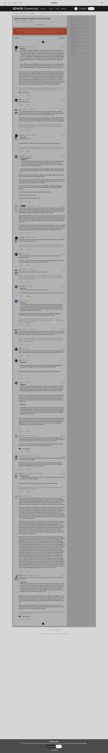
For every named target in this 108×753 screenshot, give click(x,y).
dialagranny (21, 435)
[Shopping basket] (102, 3)
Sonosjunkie (21, 46)
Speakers (32, 13)
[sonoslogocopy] (54, 3)
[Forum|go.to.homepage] (25, 8)
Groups (57, 8)
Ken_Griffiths (22, 156)
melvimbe (21, 382)
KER (20, 206)
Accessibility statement (63, 633)
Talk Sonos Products (24, 13)
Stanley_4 (21, 456)
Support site (63, 8)
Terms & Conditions (44, 633)
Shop (5, 3)
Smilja (20, 300)
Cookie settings (53, 633)
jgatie (20, 99)
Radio (20, 3)
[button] (82, 8)
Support (15, 3)
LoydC (20, 496)
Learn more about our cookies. (80, 743)
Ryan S (20, 575)
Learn (9, 3)
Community (15, 13)
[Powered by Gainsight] (54, 630)
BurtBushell (21, 473)
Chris (20, 109)
